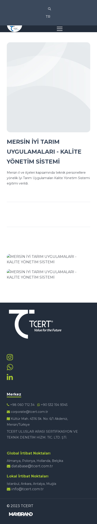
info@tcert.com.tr (27, 489)
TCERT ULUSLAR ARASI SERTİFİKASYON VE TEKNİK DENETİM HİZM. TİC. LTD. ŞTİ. (42, 434)
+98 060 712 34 (22, 405)
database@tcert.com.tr (31, 466)
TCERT (27, 506)
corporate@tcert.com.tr (29, 412)
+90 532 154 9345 (53, 405)
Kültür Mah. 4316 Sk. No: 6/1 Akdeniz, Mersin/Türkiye (37, 422)
